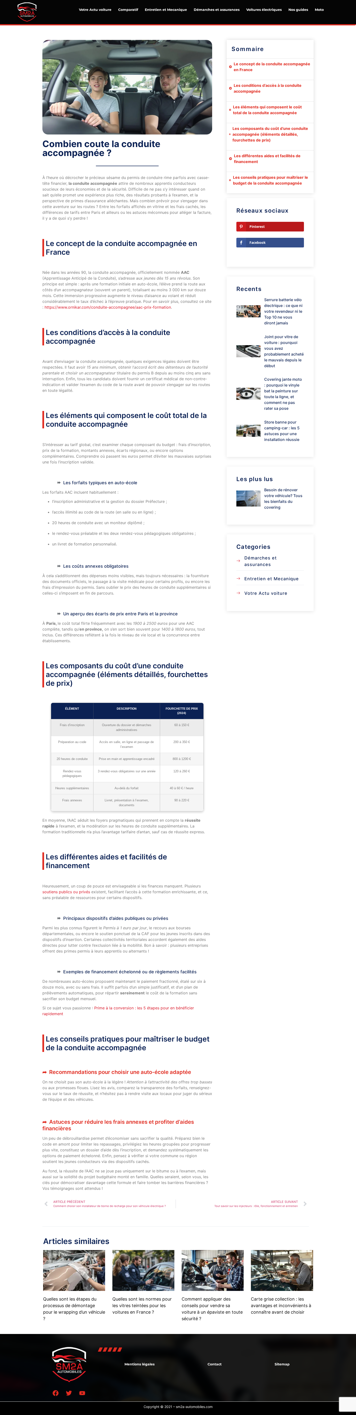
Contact (215, 1364)
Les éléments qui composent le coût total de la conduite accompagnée (267, 109)
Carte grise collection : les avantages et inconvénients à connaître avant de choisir (281, 1305)
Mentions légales (139, 1364)
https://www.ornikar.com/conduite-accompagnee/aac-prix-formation (108, 307)
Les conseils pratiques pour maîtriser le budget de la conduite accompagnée (270, 180)
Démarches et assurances (217, 9)
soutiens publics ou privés (66, 891)
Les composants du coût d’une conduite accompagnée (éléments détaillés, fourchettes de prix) (270, 134)
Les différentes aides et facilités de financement (267, 158)
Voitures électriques (264, 9)
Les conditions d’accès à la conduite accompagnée (268, 88)
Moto (319, 9)
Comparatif (128, 9)
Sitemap (282, 1364)
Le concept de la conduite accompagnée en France (272, 66)
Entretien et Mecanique (166, 9)
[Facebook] (56, 1393)
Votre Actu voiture (95, 9)
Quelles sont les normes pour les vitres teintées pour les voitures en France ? (142, 1305)
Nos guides (298, 9)
